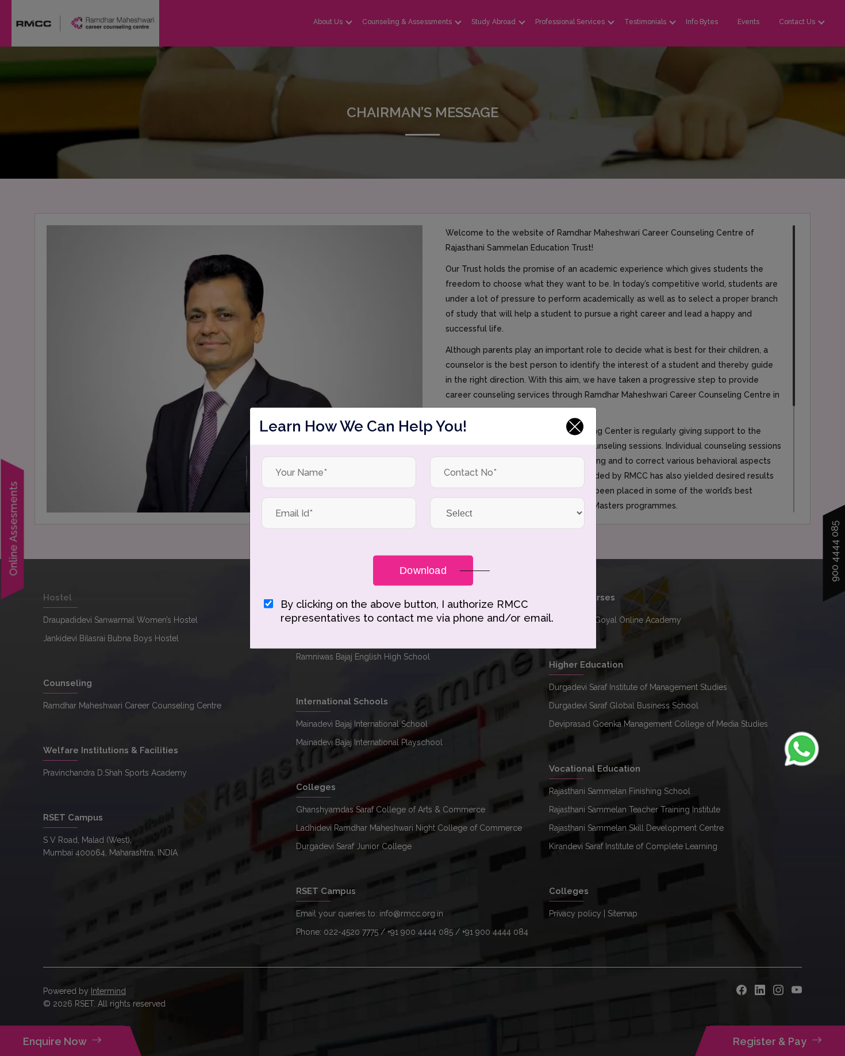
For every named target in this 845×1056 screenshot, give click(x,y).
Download (423, 570)
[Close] (574, 426)
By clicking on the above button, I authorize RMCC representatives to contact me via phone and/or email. (417, 611)
